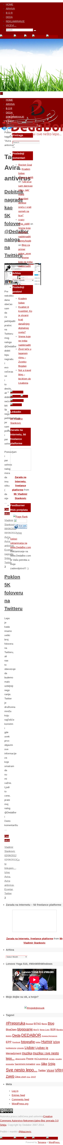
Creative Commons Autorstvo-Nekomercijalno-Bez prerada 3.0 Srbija (29, 1120)
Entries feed (18, 1095)
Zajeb (10, 1076)
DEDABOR (31, 1035)
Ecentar (8, 889)
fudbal (38, 1042)
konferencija (11, 1048)
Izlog (7, 872)
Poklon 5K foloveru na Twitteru (13, 592)
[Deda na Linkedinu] (52, 36)
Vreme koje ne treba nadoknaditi (24, 232)
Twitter (8, 893)
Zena (28, 1077)
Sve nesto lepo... (21, 1069)
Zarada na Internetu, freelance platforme (29, 938)
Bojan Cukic (45, 1030)
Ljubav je (41, 1047)
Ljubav (30, 1047)
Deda (16, 1035)
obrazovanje (20, 1059)
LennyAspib (24, 240)
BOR (53, 1029)
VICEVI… (11, 25)
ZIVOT (33, 1077)
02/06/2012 (10, 855)
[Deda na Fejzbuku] (7, 36)
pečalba (52, 1059)
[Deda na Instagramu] (39, 36)
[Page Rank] (20, 516)
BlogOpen (11, 1029)
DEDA (9, 17)
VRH (59, 1070)
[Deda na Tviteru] (19, 36)
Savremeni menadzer (25, 1064)
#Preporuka (15, 1023)
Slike (44, 1063)
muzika (27, 1053)
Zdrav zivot (20, 1076)
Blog (51, 1023)
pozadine (58, 1059)
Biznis (44, 1024)
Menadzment (13, 1053)
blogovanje (25, 1029)
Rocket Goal (25, 164)
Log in (15, 1091)
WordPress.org (20, 1103)
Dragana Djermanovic (49, 1036)
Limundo (20, 1048)
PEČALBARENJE (41, 1059)
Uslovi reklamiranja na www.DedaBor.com (20, 543)
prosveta (10, 1064)
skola (38, 1064)
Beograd (29, 1024)
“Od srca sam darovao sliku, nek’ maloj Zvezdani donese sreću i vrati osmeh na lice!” (25, 198)
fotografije (28, 1042)
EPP (9, 1041)
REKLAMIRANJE (15, 21)
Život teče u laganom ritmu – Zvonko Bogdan (24, 357)
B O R (9, 13)
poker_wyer (24, 253)
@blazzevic (24, 1131)
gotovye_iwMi (25, 177)
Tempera (42, 1142)
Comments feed (20, 1099)
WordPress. (54, 1142)
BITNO (37, 1023)
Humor (46, 1042)
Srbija (51, 1063)
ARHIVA (10, 8)
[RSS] (28, 36)
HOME (9, 4)
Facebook (16, 1042)
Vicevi (50, 1070)
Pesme (30, 1058)
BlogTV (36, 1030)
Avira (7, 876)
